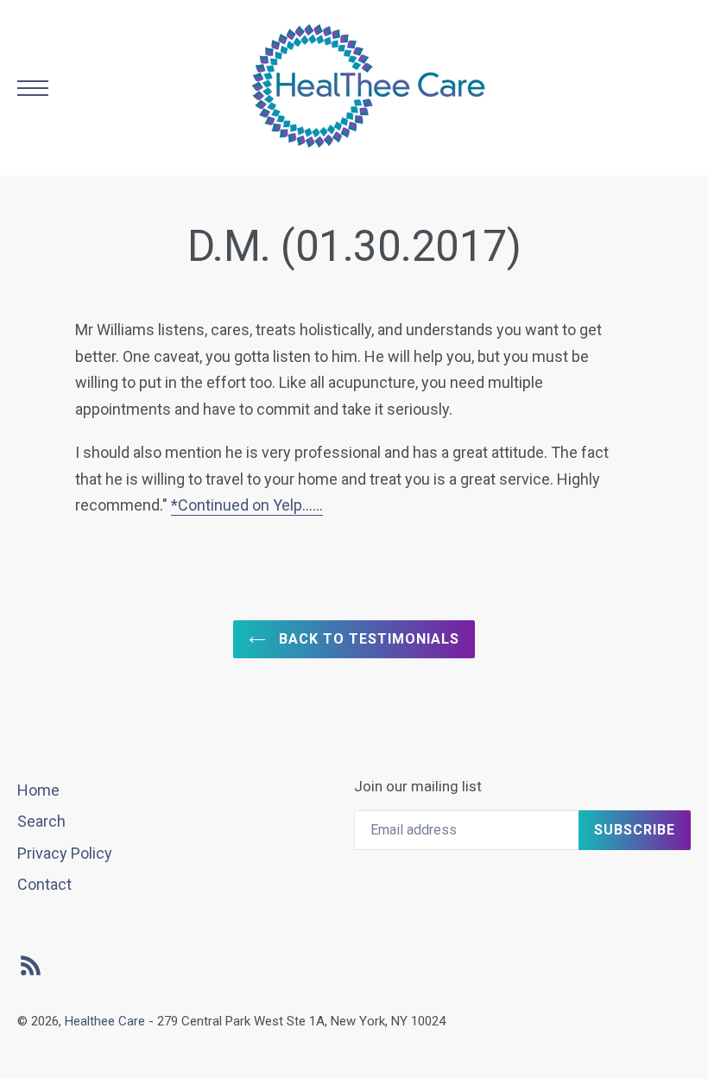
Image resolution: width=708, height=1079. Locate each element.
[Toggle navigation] (32, 88)
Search (41, 821)
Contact (44, 884)
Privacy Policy (64, 853)
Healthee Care (105, 1021)
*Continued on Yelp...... (247, 505)
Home (38, 790)
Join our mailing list (418, 786)
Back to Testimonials (366, 639)
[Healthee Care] (369, 87)
